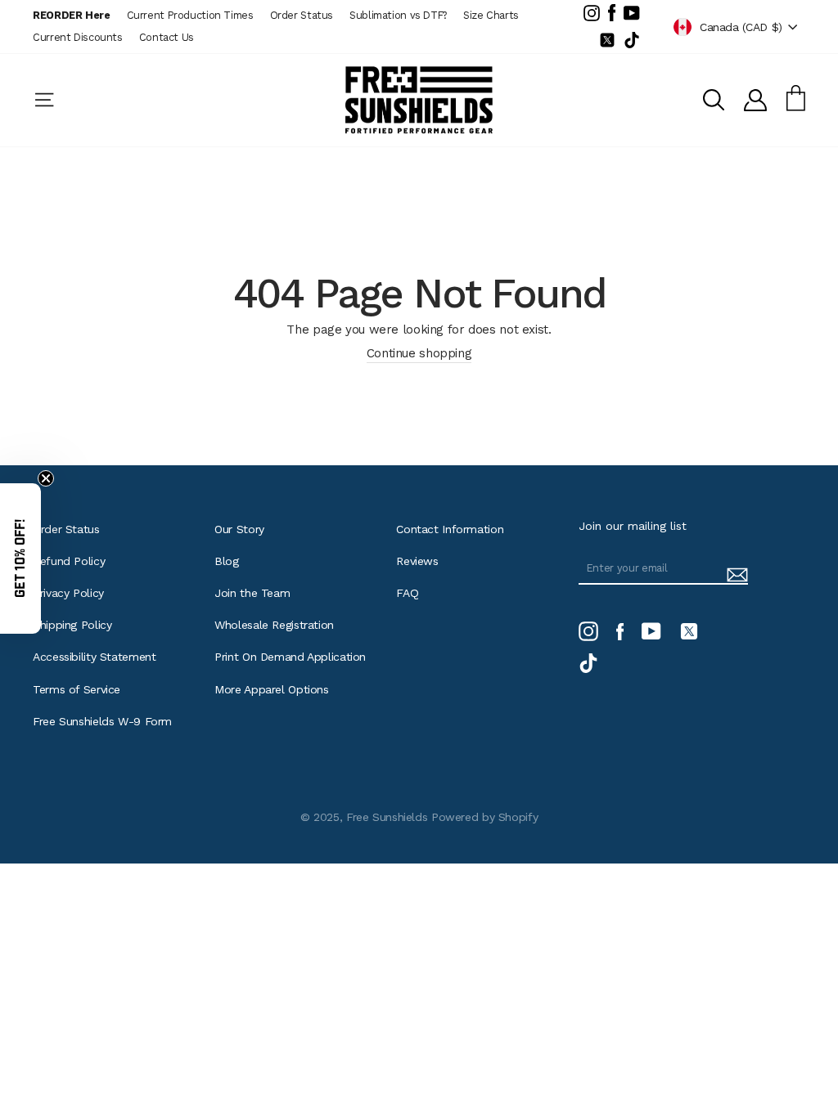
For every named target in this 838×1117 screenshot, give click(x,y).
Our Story (239, 529)
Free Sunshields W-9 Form (102, 721)
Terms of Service (76, 689)
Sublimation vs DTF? (398, 15)
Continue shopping (419, 353)
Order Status (302, 15)
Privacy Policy (68, 592)
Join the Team (252, 592)
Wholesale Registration (274, 624)
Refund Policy (69, 560)
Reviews (417, 560)
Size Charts (491, 15)
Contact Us (166, 37)
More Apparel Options (271, 689)
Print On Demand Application (290, 656)
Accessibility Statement (94, 656)
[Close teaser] (46, 478)
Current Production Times (190, 15)
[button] (20, 558)
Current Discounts (78, 37)
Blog (226, 560)
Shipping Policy (72, 624)
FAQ (407, 592)
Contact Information (449, 529)
